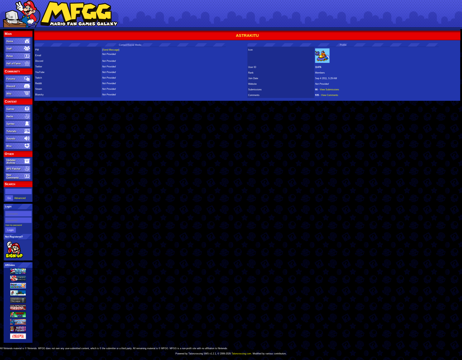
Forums (10, 78)
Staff (9, 48)
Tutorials (11, 131)
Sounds (10, 138)
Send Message (111, 49)
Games (10, 109)
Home (9, 41)
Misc (9, 146)
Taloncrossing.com (241, 353)
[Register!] (14, 257)
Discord (10, 86)
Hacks (9, 116)
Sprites (10, 123)
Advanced (20, 198)
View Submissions (329, 89)
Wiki (8, 93)
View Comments (329, 95)
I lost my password (13, 225)
